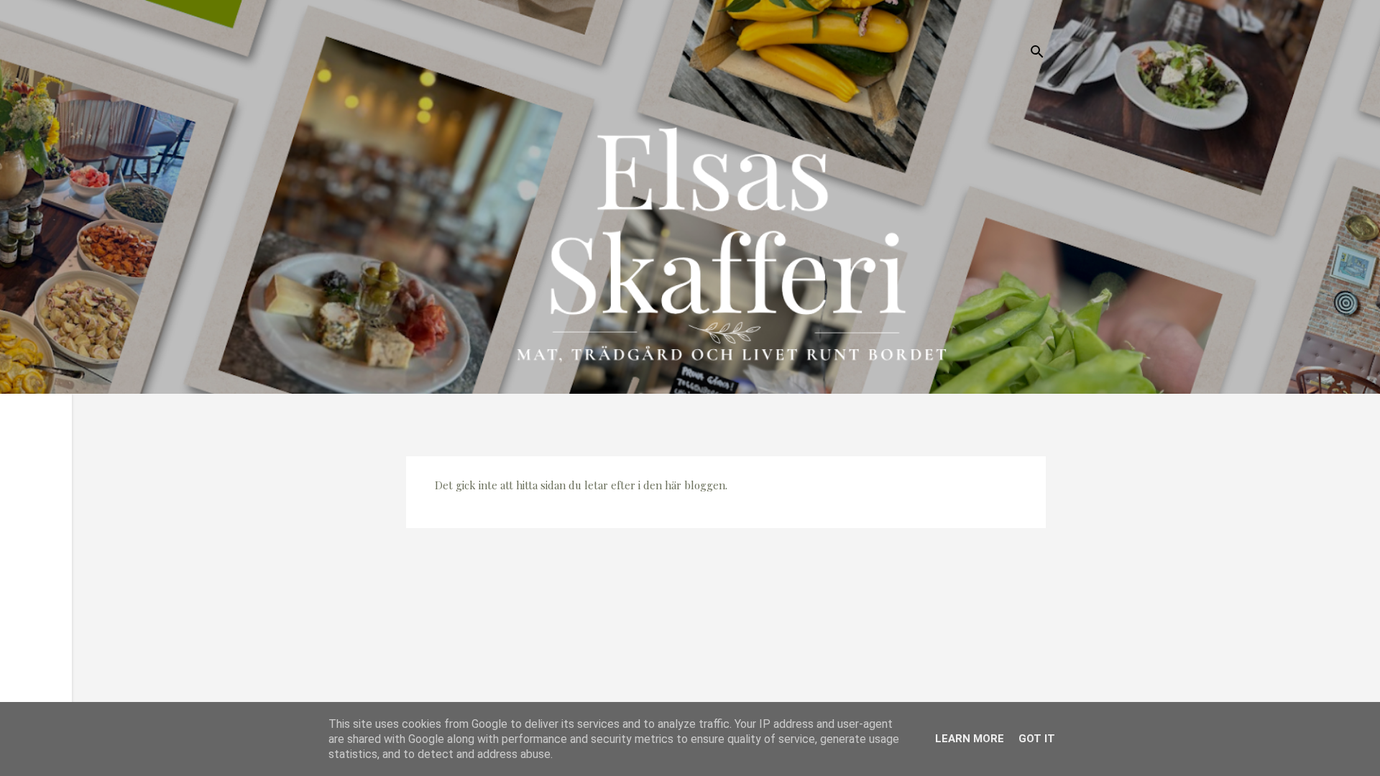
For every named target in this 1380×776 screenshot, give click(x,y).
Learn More (969, 738)
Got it (1036, 738)
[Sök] (1037, 53)
